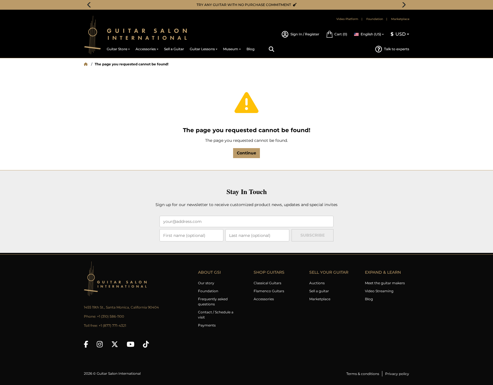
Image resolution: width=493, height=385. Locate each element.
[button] (336, 34)
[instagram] (100, 344)
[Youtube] (130, 344)
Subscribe (312, 235)
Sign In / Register (304, 34)
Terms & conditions (362, 374)
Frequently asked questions (213, 301)
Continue (246, 153)
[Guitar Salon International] (92, 35)
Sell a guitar (319, 291)
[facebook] (86, 344)
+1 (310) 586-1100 (110, 316)
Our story (206, 283)
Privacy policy (397, 374)
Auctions (317, 283)
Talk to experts (396, 49)
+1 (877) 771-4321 (112, 325)
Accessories (264, 299)
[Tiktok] (146, 344)
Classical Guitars (267, 283)
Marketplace (400, 19)
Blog (369, 299)
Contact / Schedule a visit (215, 314)
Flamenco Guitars (269, 291)
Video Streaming (379, 291)
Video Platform (347, 19)
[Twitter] (114, 344)
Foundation (374, 19)
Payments (207, 325)
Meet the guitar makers (385, 283)
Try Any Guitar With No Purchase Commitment (232, 5)
